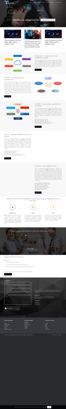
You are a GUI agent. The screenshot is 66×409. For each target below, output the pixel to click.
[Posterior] (59, 235)
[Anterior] (6, 235)
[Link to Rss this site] (59, 2)
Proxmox (26, 325)
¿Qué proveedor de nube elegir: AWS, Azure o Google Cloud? (12, 42)
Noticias (26, 48)
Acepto (49, 407)
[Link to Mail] (61, 2)
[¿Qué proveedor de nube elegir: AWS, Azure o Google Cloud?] (12, 34)
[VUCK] (9, 2)
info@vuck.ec (37, 302)
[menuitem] (31, 2)
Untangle (26, 326)
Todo (5, 260)
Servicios (8, 260)
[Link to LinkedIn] (58, 2)
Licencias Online (27, 324)
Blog (5, 45)
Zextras (26, 328)
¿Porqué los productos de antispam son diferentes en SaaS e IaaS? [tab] (17, 264)
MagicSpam (26, 322)
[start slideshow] (30, 26)
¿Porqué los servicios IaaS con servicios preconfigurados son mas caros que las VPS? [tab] (20, 266)
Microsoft (26, 323)
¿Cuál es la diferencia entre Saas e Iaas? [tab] (12, 262)
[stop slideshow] (36, 26)
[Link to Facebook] (56, 2)
